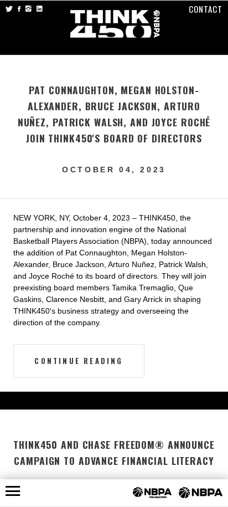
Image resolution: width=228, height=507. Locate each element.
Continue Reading (78, 361)
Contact (205, 9)
